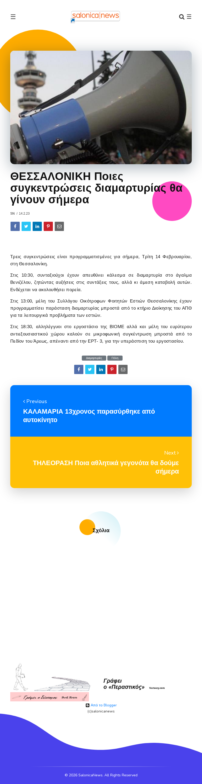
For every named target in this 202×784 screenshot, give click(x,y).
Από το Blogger (103, 705)
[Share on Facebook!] (15, 226)
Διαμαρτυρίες (94, 358)
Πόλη (115, 358)
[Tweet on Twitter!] (26, 226)
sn (12, 213)
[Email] (59, 226)
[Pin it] (48, 226)
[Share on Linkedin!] (37, 226)
